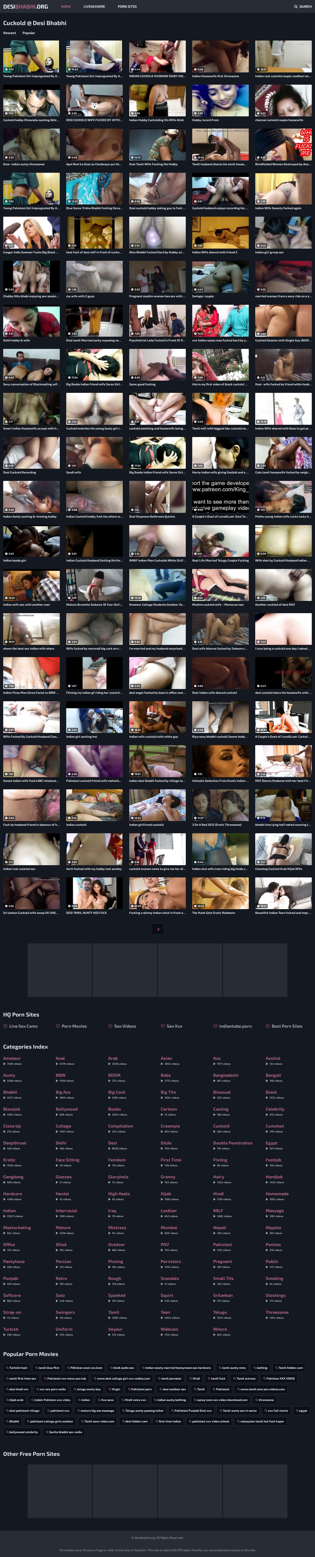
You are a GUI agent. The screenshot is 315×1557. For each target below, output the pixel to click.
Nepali (221, 1229)
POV (169, 1246)
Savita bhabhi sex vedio (65, 1432)
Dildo (169, 1145)
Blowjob (12, 1111)
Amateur (12, 1060)
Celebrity (275, 1111)
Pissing (116, 1263)
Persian (64, 1263)
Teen (170, 1314)
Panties (274, 1246)
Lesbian (169, 1213)
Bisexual (222, 1094)
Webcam (169, 1331)
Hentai (63, 1196)
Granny (169, 1179)
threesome (266, 1400)
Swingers (65, 1314)
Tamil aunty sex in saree (240, 1410)
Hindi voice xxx (135, 1400)
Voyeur (116, 1331)
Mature (65, 1229)
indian (85, 1400)
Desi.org (25, 6)
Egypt (274, 1145)
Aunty (12, 1077)
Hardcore (12, 1196)
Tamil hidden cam (291, 1367)
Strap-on (12, 1314)
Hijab (170, 1196)
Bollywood (67, 1111)
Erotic (12, 1162)
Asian (170, 1060)
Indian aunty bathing (171, 1400)
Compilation (120, 1128)
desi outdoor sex (174, 1389)
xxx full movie (278, 1410)
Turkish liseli (18, 1367)
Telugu (222, 1314)
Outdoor (116, 1246)
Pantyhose (14, 1263)
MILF (222, 1213)
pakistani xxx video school (210, 1421)
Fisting (221, 1162)
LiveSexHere (94, 6)
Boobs (117, 1111)
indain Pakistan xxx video (52, 1400)
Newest (9, 33)
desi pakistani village (24, 1410)
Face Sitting (68, 1162)
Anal (65, 1060)
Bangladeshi (225, 1077)
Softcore (12, 1297)
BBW (65, 1077)
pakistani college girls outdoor (51, 1421)
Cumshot (275, 1128)
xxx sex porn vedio (53, 1389)
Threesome (277, 1314)
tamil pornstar (171, 1378)
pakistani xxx (60, 1410)
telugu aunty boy (89, 1389)
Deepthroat (14, 1145)
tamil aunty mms (234, 1367)
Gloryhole (118, 1179)
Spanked (117, 1297)
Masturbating (17, 1229)
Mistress (117, 1229)
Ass (222, 1060)
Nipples (274, 1229)
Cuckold (221, 1128)
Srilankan (223, 1297)
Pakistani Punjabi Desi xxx (193, 1410)
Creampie (170, 1128)
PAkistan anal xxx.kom (86, 1367)
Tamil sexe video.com (99, 1421)
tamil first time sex (22, 1378)
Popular (28, 33)
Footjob (274, 1162)
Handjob (275, 1179)
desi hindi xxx (18, 1389)
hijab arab (16, 1400)
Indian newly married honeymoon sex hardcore (178, 1367)
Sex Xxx (174, 1025)
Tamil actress (246, 1378)
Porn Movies (74, 1025)
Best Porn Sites (287, 1025)
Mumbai (169, 1229)
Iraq (115, 1213)
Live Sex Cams (23, 1025)
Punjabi (11, 1280)
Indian (13, 1213)
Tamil (117, 1314)
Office (11, 1246)
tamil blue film (49, 1367)
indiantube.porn (235, 1025)
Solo (64, 1297)
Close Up (12, 1128)
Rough (116, 1280)
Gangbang (13, 1179)
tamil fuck (218, 1378)
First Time (171, 1162)
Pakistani (222, 1246)
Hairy (222, 1179)
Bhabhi (12, 1094)
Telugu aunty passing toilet (144, 1410)
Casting (221, 1111)
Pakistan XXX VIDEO (281, 1378)
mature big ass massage (97, 1410)
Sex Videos (124, 1025)
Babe (170, 1077)
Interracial (66, 1213)
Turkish (11, 1331)
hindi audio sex (123, 1367)
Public (274, 1263)
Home (66, 6)
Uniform (64, 1331)
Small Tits (223, 1280)
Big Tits (170, 1094)
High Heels (119, 1196)
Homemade (277, 1196)
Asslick (274, 1060)
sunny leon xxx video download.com (222, 1400)
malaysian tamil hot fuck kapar (262, 1421)
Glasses (64, 1179)
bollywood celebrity (23, 1432)
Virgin (116, 1389)
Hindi (222, 1196)
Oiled (64, 1246)
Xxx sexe (107, 1400)
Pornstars (171, 1263)
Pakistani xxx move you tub (66, 1378)
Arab (117, 1060)
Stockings (276, 1297)
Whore (221, 1331)
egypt (303, 1410)
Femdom (117, 1162)
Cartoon (169, 1111)
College (65, 1128)
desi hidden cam (136, 1421)
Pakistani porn (141, 1389)
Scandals (170, 1280)
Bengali (274, 1077)
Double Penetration (233, 1145)
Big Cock (117, 1094)
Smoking (275, 1280)
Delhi (64, 1145)
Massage (275, 1213)
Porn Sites (127, 6)
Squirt (169, 1297)
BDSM (116, 1077)
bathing (262, 1367)
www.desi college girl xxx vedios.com (123, 1378)
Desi (117, 1145)
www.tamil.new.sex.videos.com (262, 1389)
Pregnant (222, 1263)
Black (275, 1094)
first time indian (170, 1421)
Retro (64, 1280)
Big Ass (65, 1094)
